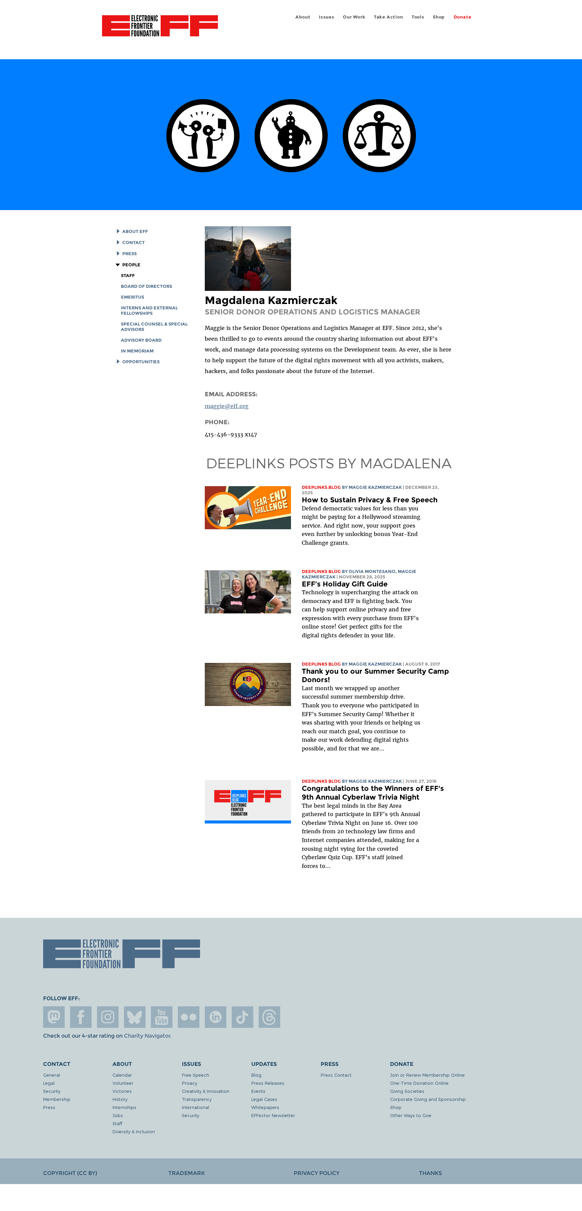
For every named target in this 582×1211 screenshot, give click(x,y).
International (195, 1107)
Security (51, 1091)
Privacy (189, 1082)
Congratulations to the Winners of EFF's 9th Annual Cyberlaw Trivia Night (373, 792)
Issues (326, 17)
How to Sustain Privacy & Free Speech (370, 500)
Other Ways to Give (410, 1115)
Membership (56, 1099)
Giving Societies (407, 1091)
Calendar (122, 1074)
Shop (439, 17)
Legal (49, 1082)
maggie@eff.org (227, 406)
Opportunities (140, 361)
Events (258, 1091)
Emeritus (132, 297)
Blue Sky (135, 1017)
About (303, 17)
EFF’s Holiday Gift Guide (345, 584)
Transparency (197, 1099)
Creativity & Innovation (205, 1091)
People (131, 264)
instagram (108, 1017)
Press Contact (336, 1074)
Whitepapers (265, 1107)
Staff (128, 275)
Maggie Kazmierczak (375, 487)
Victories (122, 1091)
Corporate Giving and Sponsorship (428, 1099)
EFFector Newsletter (273, 1115)
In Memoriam (137, 351)
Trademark (186, 1173)
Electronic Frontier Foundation (160, 29)
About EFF (135, 231)
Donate (463, 17)
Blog (256, 1074)
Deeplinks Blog (321, 487)
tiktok (242, 1017)
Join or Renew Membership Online (427, 1074)
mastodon (54, 1017)
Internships (124, 1107)
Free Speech (195, 1074)
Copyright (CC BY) (70, 1173)
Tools (418, 17)
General (51, 1074)
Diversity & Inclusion (133, 1131)
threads (269, 1017)
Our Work (354, 17)
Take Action (388, 17)
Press (129, 253)
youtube (161, 1017)
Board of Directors (146, 286)
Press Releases (267, 1082)
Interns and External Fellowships (149, 310)
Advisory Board (141, 340)
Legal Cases (264, 1099)
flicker (188, 1017)
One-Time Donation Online (419, 1082)
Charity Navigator (147, 1036)
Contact (133, 242)
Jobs (117, 1115)
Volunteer (122, 1082)
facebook (81, 1017)
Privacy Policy (317, 1173)
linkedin (215, 1017)
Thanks (430, 1173)
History (119, 1099)
